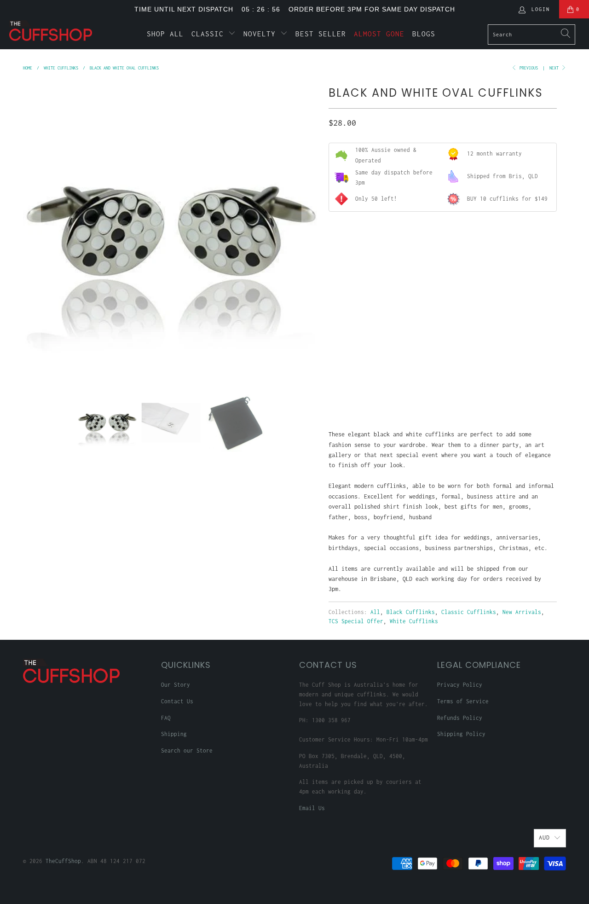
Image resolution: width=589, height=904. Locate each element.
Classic (209, 33)
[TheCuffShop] (51, 30)
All (375, 612)
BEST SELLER (320, 33)
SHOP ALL (165, 33)
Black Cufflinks (411, 612)
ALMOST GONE (379, 33)
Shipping (174, 734)
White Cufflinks (414, 621)
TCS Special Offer (356, 621)
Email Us (312, 808)
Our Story (175, 685)
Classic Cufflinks (468, 612)
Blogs (423, 33)
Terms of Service (463, 701)
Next (555, 67)
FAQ (166, 718)
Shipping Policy (461, 734)
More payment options (498, 394)
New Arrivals (521, 612)
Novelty (261, 33)
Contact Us (177, 701)
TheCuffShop (63, 861)
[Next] (310, 231)
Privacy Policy (459, 685)
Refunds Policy (459, 718)
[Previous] (32, 231)
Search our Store (187, 750)
